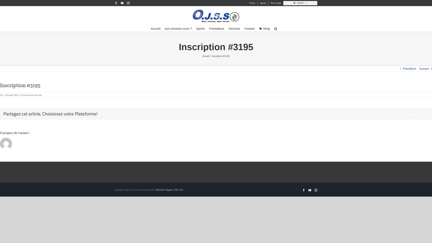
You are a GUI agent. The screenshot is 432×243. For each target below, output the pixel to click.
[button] (275, 28)
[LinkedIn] (409, 113)
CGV (181, 190)
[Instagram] (128, 3)
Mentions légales (164, 190)
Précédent (409, 68)
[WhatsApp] (415, 113)
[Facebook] (116, 3)
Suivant (424, 68)
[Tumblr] (421, 113)
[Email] (427, 113)
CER (176, 190)
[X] (403, 113)
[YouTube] (122, 3)
